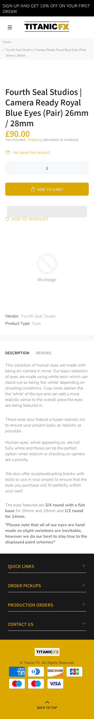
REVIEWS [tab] (43, 352)
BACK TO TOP (47, 707)
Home (7, 42)
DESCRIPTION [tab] (17, 352)
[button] (47, 206)
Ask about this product (31, 152)
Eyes (36, 323)
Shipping (34, 139)
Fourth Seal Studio (38, 316)
